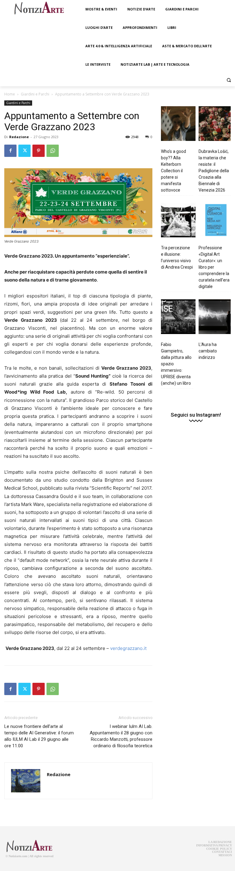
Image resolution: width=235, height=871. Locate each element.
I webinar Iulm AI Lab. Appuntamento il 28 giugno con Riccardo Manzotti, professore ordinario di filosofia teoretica (121, 736)
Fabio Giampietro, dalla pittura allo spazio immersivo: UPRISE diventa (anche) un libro (176, 364)
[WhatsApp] (53, 151)
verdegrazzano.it (128, 648)
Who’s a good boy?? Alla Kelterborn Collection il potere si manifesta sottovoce (173, 170)
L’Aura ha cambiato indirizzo (208, 351)
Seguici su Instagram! (196, 415)
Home (9, 94)
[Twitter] (24, 151)
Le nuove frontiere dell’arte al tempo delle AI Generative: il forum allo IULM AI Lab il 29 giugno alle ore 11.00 (39, 736)
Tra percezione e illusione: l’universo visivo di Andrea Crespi (177, 257)
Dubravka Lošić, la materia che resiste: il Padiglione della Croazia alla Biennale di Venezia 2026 (214, 170)
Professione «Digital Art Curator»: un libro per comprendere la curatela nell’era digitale (214, 267)
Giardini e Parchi (35, 94)
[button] (228, 80)
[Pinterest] (38, 151)
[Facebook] (10, 151)
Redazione (19, 136)
